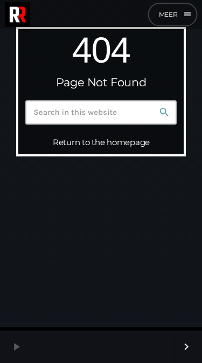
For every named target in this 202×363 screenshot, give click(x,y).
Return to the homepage (101, 142)
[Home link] (17, 14)
